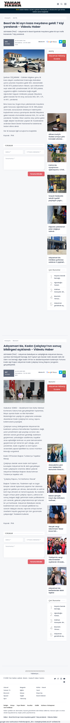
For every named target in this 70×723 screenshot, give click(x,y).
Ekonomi (15, 341)
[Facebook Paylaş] (64, 45)
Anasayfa (7, 18)
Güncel (15, 671)
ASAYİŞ (15, 18)
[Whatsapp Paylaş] (64, 41)
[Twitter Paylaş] (60, 41)
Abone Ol (41, 42)
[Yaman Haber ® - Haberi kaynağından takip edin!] (13, 4)
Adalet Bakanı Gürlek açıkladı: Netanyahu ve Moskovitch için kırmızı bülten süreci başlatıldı (40, 11)
